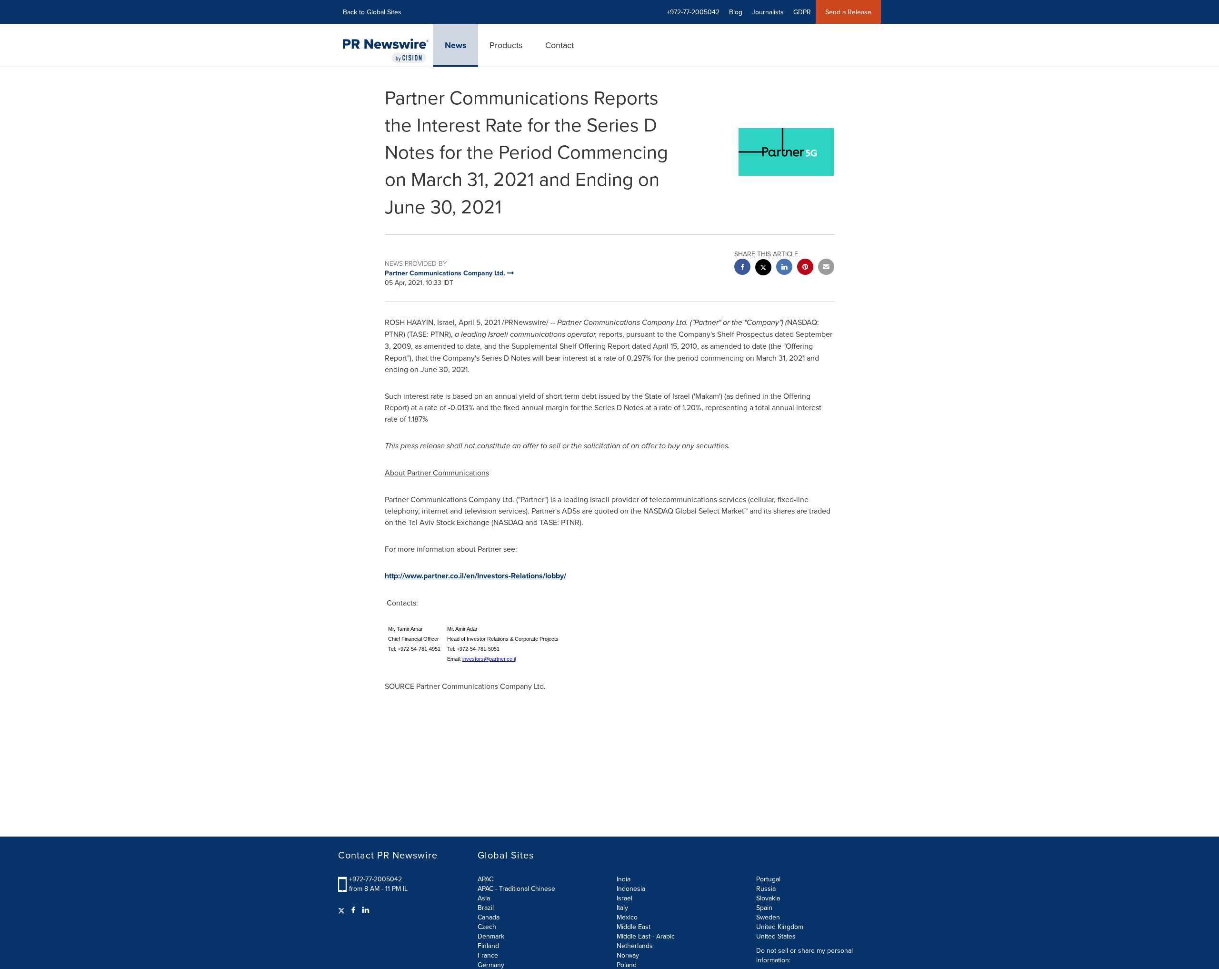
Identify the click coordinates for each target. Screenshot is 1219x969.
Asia (484, 898)
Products (506, 45)
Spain (764, 907)
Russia (766, 888)
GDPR (802, 12)
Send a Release (848, 12)
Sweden (768, 917)
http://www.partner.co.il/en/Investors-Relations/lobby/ (475, 575)
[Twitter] (342, 910)
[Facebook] (353, 910)
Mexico (627, 917)
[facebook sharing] (742, 268)
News (456, 45)
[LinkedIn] (366, 910)
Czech (487, 926)
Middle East (633, 926)
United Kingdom (779, 926)
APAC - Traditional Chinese (516, 888)
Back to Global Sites (372, 12)
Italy (622, 907)
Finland (488, 945)
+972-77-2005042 (375, 879)
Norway (628, 955)
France (488, 955)
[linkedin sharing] (784, 268)
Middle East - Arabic (646, 936)
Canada (489, 917)
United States (776, 936)
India (623, 879)
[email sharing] (826, 268)
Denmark (491, 936)
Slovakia (768, 898)
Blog (735, 12)
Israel (624, 898)
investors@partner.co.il (489, 659)
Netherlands (635, 945)
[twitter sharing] (763, 268)
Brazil (486, 907)
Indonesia (631, 888)
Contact (559, 45)
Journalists (768, 12)
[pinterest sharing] (805, 268)
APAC (485, 879)
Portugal (768, 879)
